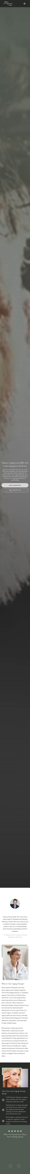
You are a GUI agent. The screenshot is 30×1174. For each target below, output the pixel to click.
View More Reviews (15, 1161)
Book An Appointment (15, 485)
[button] (5, 1151)
